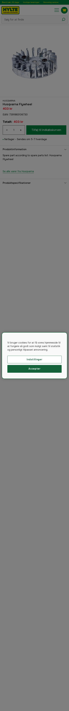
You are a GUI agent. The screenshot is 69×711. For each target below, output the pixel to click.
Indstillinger (34, 359)
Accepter (34, 368)
